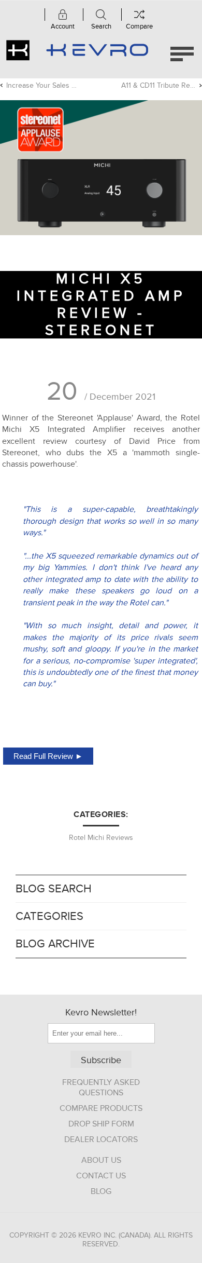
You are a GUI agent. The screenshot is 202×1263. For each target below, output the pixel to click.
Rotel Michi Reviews (101, 837)
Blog (101, 1191)
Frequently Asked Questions (101, 1087)
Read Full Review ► (48, 756)
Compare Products (101, 1108)
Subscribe (101, 1060)
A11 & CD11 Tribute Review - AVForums (161, 85)
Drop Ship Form (101, 1124)
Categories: (101, 814)
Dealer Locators (101, 1139)
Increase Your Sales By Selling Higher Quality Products (43, 85)
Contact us (101, 1176)
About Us (101, 1160)
